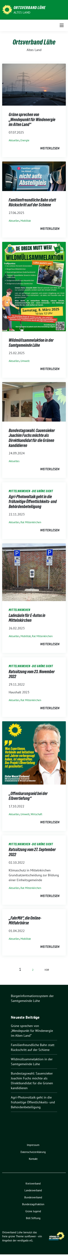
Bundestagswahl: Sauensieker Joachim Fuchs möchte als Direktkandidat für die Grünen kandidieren (32, 438)
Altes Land (22, 12)
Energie (24, 140)
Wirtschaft (36, 814)
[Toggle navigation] (61, 25)
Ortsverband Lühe (30, 7)
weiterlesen (49, 148)
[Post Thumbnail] (34, 84)
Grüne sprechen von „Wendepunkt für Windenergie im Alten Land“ (32, 119)
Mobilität (25, 220)
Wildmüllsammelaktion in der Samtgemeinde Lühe (31, 343)
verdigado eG (24, 1240)
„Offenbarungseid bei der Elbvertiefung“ (28, 796)
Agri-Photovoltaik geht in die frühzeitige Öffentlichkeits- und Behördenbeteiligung (33, 501)
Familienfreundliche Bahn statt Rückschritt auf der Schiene (32, 202)
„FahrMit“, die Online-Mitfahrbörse (25, 920)
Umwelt (25, 361)
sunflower (30, 1236)
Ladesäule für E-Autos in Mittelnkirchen (27, 618)
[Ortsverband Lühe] (7, 9)
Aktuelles (14, 140)
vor (46, 969)
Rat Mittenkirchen (30, 522)
